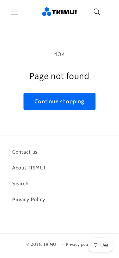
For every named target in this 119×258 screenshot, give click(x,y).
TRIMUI (50, 244)
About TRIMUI (28, 168)
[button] (15, 12)
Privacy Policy (28, 199)
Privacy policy (79, 244)
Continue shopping (59, 101)
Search (20, 183)
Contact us (25, 152)
